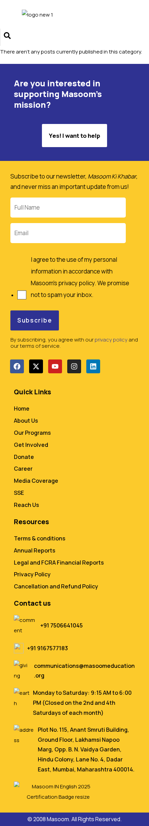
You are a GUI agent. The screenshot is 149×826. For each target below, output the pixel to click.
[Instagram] (74, 366)
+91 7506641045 (61, 625)
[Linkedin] (93, 366)
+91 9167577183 (47, 648)
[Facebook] (17, 366)
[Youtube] (55, 366)
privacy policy (111, 339)
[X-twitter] (36, 366)
